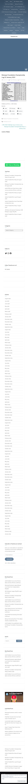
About (11, 1)
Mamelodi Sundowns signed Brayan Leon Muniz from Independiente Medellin (13, 587)
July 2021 (7, 456)
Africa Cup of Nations (9, 4)
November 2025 (8, 321)
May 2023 (7, 399)
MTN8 (22, 19)
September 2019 (8, 513)
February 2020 (8, 500)
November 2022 (8, 415)
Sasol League (10, 25)
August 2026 (8, 298)
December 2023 (8, 381)
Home (7, 1)
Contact (18, 27)
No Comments (22, 80)
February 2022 (8, 438)
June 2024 (7, 365)
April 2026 (7, 309)
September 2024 (8, 358)
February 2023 (8, 407)
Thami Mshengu (13, 79)
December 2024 (8, 350)
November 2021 (8, 446)
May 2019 (7, 523)
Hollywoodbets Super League (14, 17)
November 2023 (8, 384)
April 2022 (7, 433)
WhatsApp (17, 30)
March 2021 (7, 466)
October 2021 (8, 448)
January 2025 (8, 347)
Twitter (23, 27)
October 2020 (8, 479)
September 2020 (8, 482)
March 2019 (7, 528)
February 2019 (8, 531)
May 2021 (7, 461)
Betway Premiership (19, 4)
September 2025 (8, 327)
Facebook (6, 30)
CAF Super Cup (6, 9)
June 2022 (7, 428)
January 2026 (8, 316)
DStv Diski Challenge (22, 11)
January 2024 (8, 378)
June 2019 (7, 521)
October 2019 (8, 510)
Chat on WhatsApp (14, 165)
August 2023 (7, 391)
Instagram (11, 30)
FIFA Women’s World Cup (18, 14)
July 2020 (7, 487)
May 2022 (7, 430)
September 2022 (8, 420)
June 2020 (7, 490)
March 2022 (7, 435)
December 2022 (8, 412)
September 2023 (8, 389)
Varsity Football (17, 25)
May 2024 (7, 368)
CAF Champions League (8, 6)
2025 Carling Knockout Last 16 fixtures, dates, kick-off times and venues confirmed (13, 610)
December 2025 (8, 319)
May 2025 (7, 337)
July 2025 (7, 332)
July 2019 (7, 518)
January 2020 (8, 503)
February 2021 (8, 469)
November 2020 (8, 477)
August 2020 (8, 484)
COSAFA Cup (22, 9)
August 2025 (7, 329)
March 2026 (7, 311)
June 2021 (7, 459)
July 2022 (7, 425)
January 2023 (8, 409)
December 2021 (8, 443)
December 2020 (8, 474)
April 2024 (7, 371)
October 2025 (8, 324)
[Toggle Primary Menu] (26, 69)
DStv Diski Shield (8, 14)
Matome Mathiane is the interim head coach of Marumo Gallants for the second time (13, 733)
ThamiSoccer (14, 36)
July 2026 (7, 301)
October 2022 (8, 417)
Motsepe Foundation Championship (12, 19)
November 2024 (8, 352)
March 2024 (7, 373)
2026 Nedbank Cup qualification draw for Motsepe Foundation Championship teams (13, 625)
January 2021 (8, 472)
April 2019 (7, 526)
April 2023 (7, 402)
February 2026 (8, 314)
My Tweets (7, 269)
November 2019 (8, 508)
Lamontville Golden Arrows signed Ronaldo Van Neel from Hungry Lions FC (13, 723)
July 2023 (7, 394)
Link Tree (22, 30)
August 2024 (7, 360)
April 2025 (7, 340)
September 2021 (8, 451)
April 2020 (7, 495)
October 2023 (8, 386)
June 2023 (7, 396)
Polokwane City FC (7, 121)
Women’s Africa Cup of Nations (9, 27)
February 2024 (8, 376)
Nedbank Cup (7, 22)
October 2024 (8, 355)
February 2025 (8, 345)
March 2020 (7, 497)
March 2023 (7, 404)
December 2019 (8, 505)
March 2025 (7, 342)
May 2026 (7, 306)
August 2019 (7, 516)
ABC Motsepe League (18, 1)
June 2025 (7, 334)
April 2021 (7, 464)
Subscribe (14, 32)
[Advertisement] (14, 54)
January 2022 (8, 440)
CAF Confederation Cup (19, 6)
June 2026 (7, 303)
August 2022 (7, 422)
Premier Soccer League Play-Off (17, 22)
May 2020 (7, 492)
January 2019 (8, 534)
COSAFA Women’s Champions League (9, 11)
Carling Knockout (14, 9)
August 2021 (7, 453)
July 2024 (7, 363)
